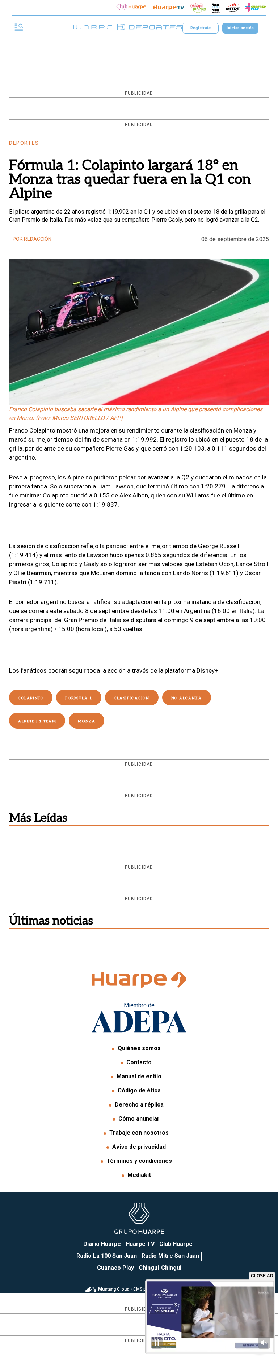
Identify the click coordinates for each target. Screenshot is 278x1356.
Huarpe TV (140, 1243)
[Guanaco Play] (255, 8)
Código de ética (139, 1090)
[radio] (233, 7)
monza (86, 721)
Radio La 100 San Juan (106, 1255)
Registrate (200, 28)
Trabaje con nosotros (139, 1132)
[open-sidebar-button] (18, 28)
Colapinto (30, 698)
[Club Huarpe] (131, 7)
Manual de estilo (139, 1076)
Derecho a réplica (139, 1104)
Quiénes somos (139, 1048)
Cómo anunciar (139, 1118)
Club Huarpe (176, 1243)
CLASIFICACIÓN (131, 698)
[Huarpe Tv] (168, 7)
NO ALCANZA (186, 698)
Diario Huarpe (102, 1243)
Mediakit (139, 1175)
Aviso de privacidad (139, 1146)
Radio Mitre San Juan (170, 1255)
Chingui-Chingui (160, 1267)
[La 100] (216, 8)
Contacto (139, 1062)
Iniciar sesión (240, 28)
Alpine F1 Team (37, 721)
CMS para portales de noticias (145, 1289)
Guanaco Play (115, 1267)
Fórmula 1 (78, 698)
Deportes (24, 143)
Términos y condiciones (139, 1160)
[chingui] (198, 8)
